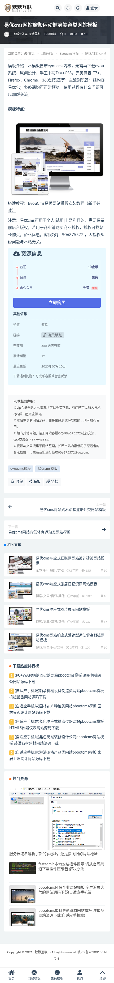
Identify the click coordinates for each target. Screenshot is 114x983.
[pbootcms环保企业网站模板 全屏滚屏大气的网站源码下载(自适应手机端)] (22, 898)
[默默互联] (7, 34)
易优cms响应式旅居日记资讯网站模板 (66, 584)
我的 (80, 978)
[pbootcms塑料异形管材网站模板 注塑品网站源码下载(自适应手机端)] (22, 921)
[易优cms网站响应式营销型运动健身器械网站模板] (20, 642)
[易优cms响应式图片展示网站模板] (20, 616)
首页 (31, 53)
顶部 (102, 978)
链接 (54, 482)
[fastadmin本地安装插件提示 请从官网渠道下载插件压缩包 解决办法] (22, 868)
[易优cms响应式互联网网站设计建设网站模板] (20, 565)
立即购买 (57, 303)
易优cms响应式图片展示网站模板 (63, 610)
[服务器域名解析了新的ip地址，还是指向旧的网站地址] (57, 819)
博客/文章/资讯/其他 (50, 596)
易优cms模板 (48, 469)
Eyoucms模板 (69, 53)
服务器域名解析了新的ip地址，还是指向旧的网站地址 (53, 854)
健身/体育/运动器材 (27, 34)
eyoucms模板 (20, 469)
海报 (36, 482)
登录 (94, 8)
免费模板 (57, 978)
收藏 (19, 482)
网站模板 (47, 53)
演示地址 (54, 335)
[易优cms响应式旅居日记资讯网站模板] (20, 591)
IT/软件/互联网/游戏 (50, 570)
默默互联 (41, 952)
